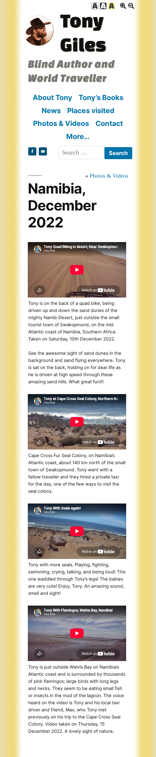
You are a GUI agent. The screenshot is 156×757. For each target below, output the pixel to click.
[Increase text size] (123, 5)
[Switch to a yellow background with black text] (111, 5)
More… (78, 136)
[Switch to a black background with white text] (103, 5)
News (51, 110)
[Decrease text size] (131, 5)
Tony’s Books (101, 97)
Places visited (90, 110)
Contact (109, 123)
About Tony (52, 97)
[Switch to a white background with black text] (94, 5)
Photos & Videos (61, 123)
